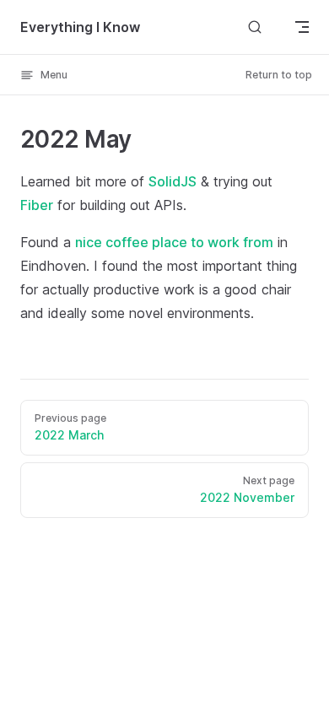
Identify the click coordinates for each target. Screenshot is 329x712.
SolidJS (172, 181)
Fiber (36, 205)
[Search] (255, 26)
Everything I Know (80, 27)
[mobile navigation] (302, 27)
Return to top (278, 74)
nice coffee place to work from (174, 242)
